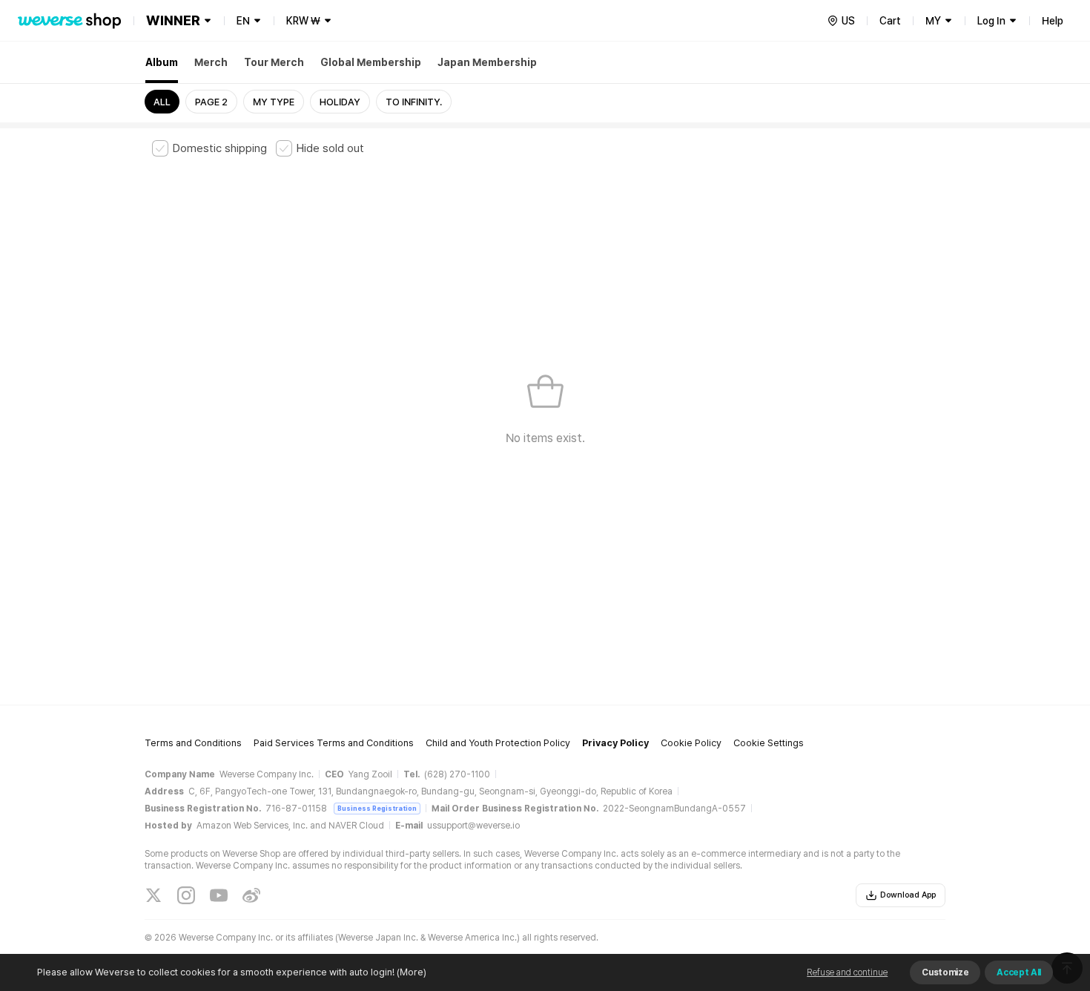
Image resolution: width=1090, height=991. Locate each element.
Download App (908, 895)
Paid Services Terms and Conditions (334, 742)
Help (1052, 21)
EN (243, 21)
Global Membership (370, 62)
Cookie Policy (691, 742)
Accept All (1019, 972)
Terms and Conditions (193, 742)
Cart (890, 21)
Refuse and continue (847, 972)
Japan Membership (487, 62)
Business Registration (377, 808)
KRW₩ (303, 21)
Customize (945, 972)
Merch (211, 62)
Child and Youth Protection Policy (498, 742)
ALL (162, 102)
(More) (411, 972)
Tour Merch (274, 62)
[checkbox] (209, 148)
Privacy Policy (615, 742)
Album (161, 62)
